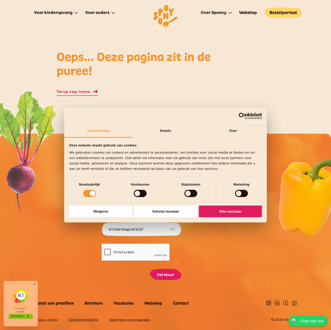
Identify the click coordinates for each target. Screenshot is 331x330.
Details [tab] (165, 130)
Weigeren (100, 211)
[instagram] (268, 303)
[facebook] (285, 303)
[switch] (140, 193)
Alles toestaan (230, 211)
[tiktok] (294, 303)
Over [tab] (233, 130)
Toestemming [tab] (98, 130)
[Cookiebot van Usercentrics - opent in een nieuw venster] (242, 116)
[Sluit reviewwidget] (35, 284)
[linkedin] (277, 303)
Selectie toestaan (165, 211)
